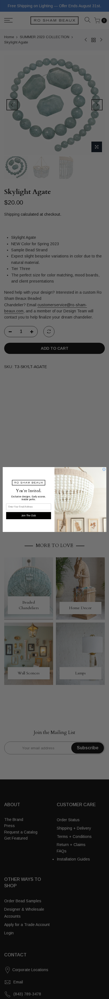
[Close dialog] (104, 469)
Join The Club (28, 515)
